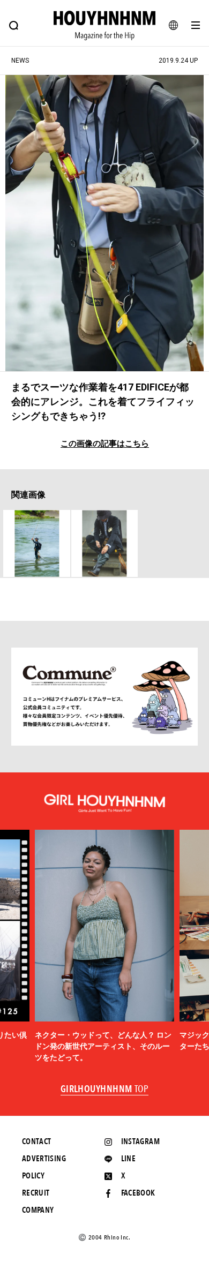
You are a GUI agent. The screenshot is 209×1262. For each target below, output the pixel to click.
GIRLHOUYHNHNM (105, 1089)
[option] (104, 946)
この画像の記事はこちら (105, 444)
